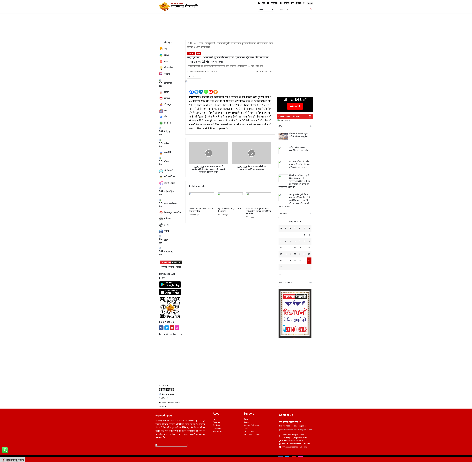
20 (295, 254)
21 (300, 254)
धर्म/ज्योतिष (169, 192)
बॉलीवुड (167, 104)
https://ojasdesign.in (170, 334)
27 (295, 260)
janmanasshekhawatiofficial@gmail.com (296, 430)
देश (165, 49)
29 (304, 260)
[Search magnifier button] (311, 9)
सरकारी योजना (170, 203)
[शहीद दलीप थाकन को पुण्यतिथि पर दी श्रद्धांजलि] (230, 199)
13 (295, 248)
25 (286, 260)
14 (300, 248)
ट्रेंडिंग (166, 240)
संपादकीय (168, 67)
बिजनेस (167, 123)
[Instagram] (177, 327)
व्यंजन (166, 92)
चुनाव (166, 231)
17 (281, 254)
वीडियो (167, 74)
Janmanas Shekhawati (196, 72)
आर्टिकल (168, 83)
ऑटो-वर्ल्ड (168, 170)
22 (304, 254)
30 (309, 260)
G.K (166, 110)
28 (300, 260)
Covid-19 (168, 251)
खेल (166, 116)
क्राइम (166, 225)
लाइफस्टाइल (169, 183)
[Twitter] (166, 327)
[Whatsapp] (206, 90)
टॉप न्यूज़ (168, 42)
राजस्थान (191, 53)
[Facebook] (161, 327)
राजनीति (167, 152)
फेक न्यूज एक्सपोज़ (172, 212)
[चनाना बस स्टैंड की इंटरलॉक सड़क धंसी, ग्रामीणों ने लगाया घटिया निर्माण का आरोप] (258, 199)
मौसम (166, 161)
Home (193, 43)
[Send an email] (205, 72)
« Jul (280, 275)
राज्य (201, 43)
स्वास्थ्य (167, 98)
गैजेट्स (167, 132)
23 (309, 254)
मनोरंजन (167, 218)
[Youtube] (172, 327)
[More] (215, 90)
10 (281, 248)
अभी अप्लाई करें (295, 106)
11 (286, 248)
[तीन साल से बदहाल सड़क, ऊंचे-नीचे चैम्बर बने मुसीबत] (201, 199)
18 (286, 254)
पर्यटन (166, 143)
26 (290, 260)
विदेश (166, 55)
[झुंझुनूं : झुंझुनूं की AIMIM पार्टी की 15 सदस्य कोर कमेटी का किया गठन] (251, 153)
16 (309, 248)
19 (290, 254)
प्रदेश (166, 61)
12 (290, 248)
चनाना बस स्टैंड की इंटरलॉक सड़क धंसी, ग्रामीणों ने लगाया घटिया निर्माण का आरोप (258, 211)
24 (281, 260)
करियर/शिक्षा (169, 176)
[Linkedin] (201, 90)
